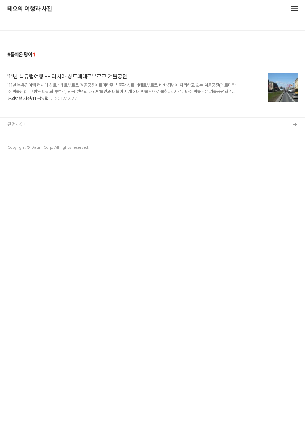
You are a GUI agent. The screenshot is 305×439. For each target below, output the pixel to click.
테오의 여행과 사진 (29, 9)
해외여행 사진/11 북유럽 (27, 98)
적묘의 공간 (18, 137)
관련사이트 (17, 124)
